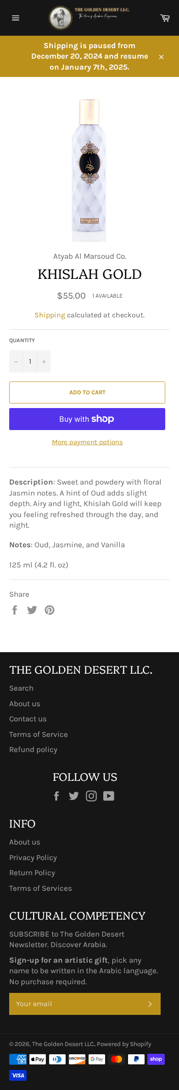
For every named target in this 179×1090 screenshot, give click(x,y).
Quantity (22, 340)
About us (24, 703)
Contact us (28, 718)
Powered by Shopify (124, 1044)
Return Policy (32, 872)
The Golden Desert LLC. (63, 1044)
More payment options (87, 442)
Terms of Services (40, 888)
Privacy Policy (33, 857)
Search (21, 687)
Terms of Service (38, 734)
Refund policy (33, 749)
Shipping (49, 315)
